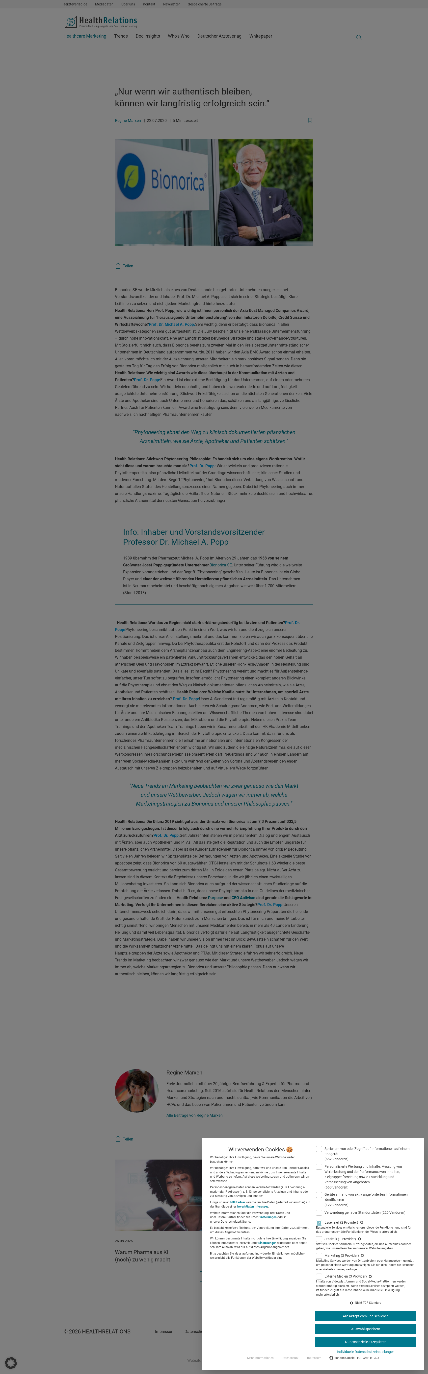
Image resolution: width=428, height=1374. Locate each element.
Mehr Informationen (260, 1358)
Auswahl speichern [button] (365, 1329)
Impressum (313, 1358)
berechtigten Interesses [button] (252, 1206)
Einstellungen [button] (268, 1217)
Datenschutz (290, 1358)
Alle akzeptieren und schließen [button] (366, 1316)
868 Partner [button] (237, 1202)
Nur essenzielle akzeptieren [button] (365, 1342)
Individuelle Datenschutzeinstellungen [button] (366, 1351)
